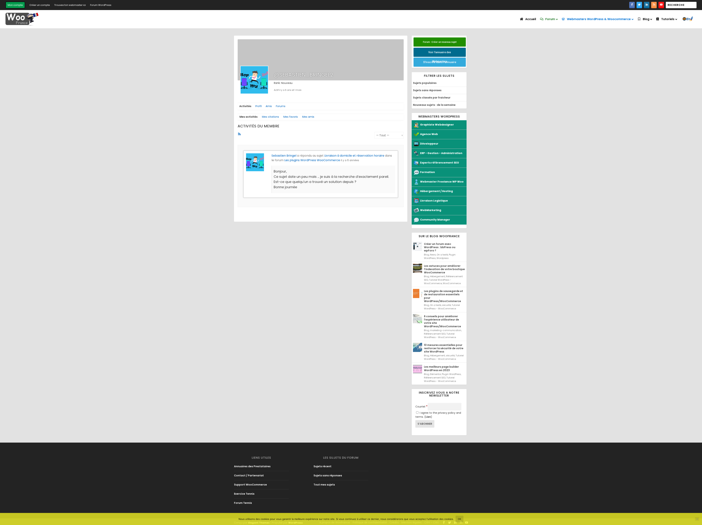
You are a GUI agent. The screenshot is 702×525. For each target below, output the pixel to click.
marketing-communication (445, 330)
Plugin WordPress (451, 374)
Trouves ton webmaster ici (70, 5)
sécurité (446, 305)
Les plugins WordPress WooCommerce (312, 160)
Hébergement (437, 276)
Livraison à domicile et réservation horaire (354, 155)
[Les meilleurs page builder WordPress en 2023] (417, 369)
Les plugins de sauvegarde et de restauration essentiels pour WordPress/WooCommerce (443, 296)
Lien (428, 417)
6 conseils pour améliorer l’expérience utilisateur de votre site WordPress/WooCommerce (442, 321)
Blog (426, 254)
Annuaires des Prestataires (252, 466)
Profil (258, 106)
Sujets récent (322, 466)
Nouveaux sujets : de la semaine (434, 105)
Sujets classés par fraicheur (431, 97)
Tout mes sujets (324, 484)
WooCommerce (452, 283)
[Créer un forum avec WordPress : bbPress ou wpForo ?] (417, 246)
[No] (697, 519)
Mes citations (270, 117)
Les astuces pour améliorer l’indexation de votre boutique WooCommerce (444, 269)
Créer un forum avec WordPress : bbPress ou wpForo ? (439, 247)
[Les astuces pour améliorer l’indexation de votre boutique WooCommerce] (417, 268)
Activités (245, 106)
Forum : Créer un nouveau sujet (439, 42)
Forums (280, 106)
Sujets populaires (425, 83)
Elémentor (435, 374)
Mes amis (308, 117)
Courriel (421, 406)
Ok (459, 519)
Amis (269, 106)
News (433, 254)
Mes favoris (290, 117)
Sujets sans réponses (427, 90)
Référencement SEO (435, 333)
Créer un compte (39, 5)
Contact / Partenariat (249, 475)
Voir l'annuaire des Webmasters (439, 54)
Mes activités (248, 117)
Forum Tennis (243, 503)
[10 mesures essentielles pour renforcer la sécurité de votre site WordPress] (417, 347)
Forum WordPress (100, 5)
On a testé (442, 254)
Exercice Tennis (244, 494)
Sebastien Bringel (283, 155)
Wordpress (443, 258)
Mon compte (15, 5)
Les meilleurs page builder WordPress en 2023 (441, 368)
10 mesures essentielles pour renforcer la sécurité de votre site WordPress (443, 348)
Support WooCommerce (250, 484)
